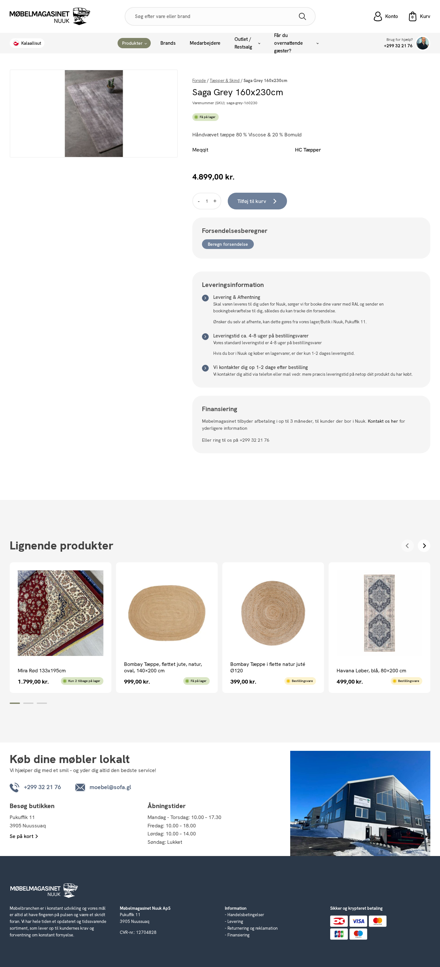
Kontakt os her (383, 421)
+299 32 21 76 (398, 46)
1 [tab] (15, 703)
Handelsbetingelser (245, 914)
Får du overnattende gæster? (288, 43)
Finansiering (238, 935)
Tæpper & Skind (225, 80)
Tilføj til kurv (251, 201)
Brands (168, 43)
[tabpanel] (60, 627)
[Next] (424, 545)
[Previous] (407, 545)
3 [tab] (42, 703)
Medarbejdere (205, 43)
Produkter (132, 43)
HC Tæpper (308, 149)
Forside (199, 80)
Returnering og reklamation (252, 928)
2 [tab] (28, 703)
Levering (235, 921)
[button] (419, 16)
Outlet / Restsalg (243, 43)
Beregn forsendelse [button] (228, 244)
